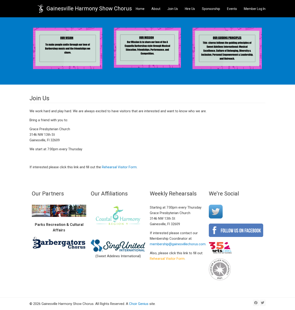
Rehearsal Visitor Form (119, 167)
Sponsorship (211, 9)
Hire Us (190, 9)
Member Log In (255, 9)
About (155, 9)
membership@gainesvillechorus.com (178, 244)
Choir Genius (138, 304)
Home (140, 9)
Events (232, 9)
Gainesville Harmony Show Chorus (89, 8)
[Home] (40, 9)
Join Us (172, 9)
